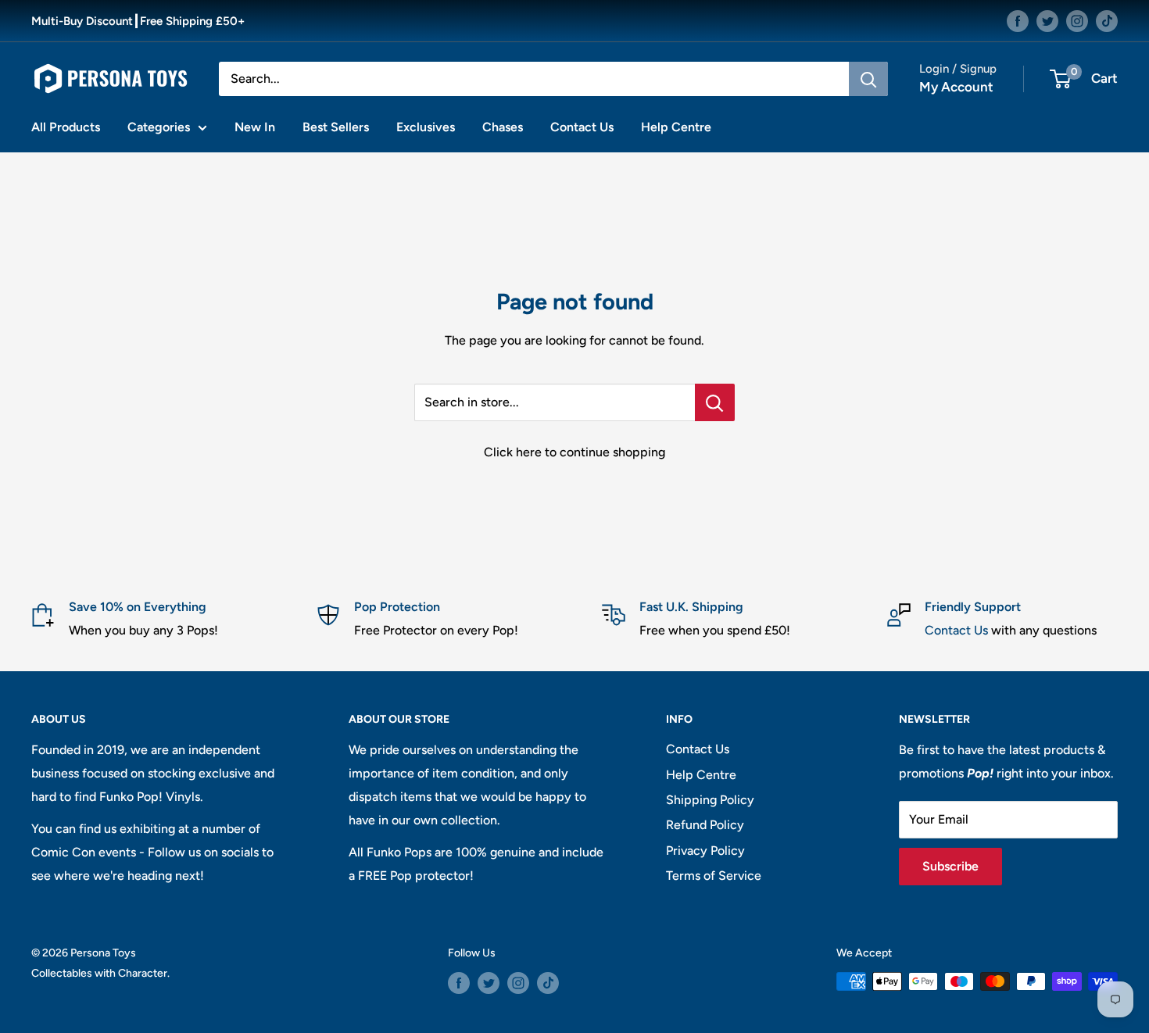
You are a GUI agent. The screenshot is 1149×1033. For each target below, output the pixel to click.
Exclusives (425, 127)
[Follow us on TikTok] (1107, 20)
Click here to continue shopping (574, 452)
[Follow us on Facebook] (1018, 20)
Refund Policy (705, 824)
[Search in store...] (715, 402)
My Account (956, 87)
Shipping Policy (710, 799)
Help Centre (676, 127)
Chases (502, 127)
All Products (65, 127)
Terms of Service (713, 875)
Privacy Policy (705, 850)
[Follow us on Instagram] (1077, 20)
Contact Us (582, 127)
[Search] (868, 79)
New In (254, 127)
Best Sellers (335, 127)
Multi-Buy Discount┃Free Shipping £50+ (138, 21)
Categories (158, 127)
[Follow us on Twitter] (1047, 20)
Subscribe (950, 866)
